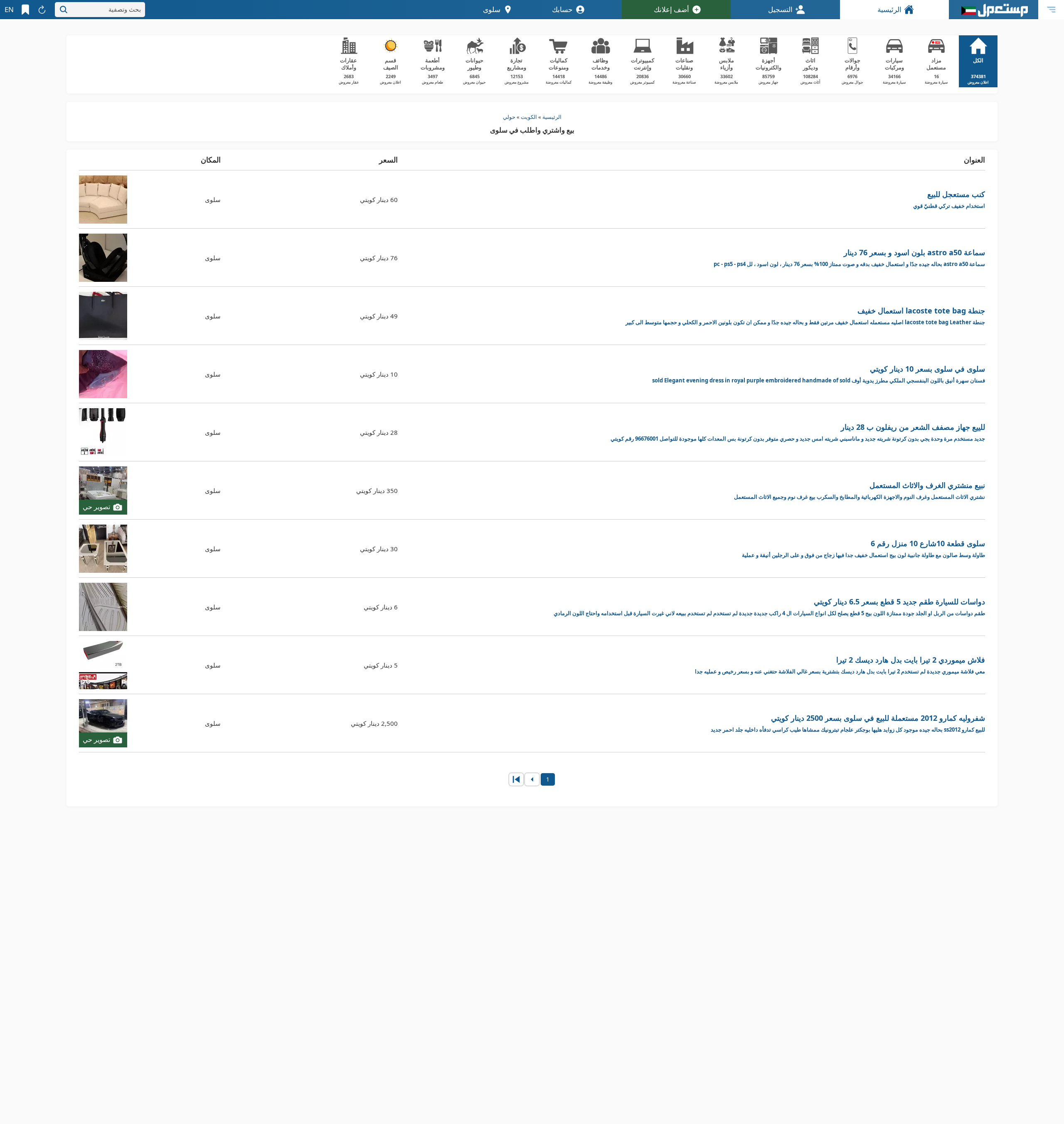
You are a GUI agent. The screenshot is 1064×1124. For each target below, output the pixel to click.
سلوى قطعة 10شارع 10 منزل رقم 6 (863, 548)
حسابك (562, 9)
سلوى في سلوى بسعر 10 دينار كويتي (818, 374)
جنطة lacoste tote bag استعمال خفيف (805, 316)
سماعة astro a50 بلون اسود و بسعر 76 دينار (849, 257)
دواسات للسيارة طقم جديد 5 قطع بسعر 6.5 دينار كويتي (769, 607)
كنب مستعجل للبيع (949, 199)
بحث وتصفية (124, 9)
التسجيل (780, 9)
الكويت (529, 117)
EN (9, 9)
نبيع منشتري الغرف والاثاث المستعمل (859, 490)
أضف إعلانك (671, 9)
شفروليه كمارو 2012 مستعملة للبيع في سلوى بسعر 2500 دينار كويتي (848, 723)
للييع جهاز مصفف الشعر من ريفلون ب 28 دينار (798, 432)
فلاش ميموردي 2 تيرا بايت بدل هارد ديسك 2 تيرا (840, 665)
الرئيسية (889, 9)
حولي (509, 117)
